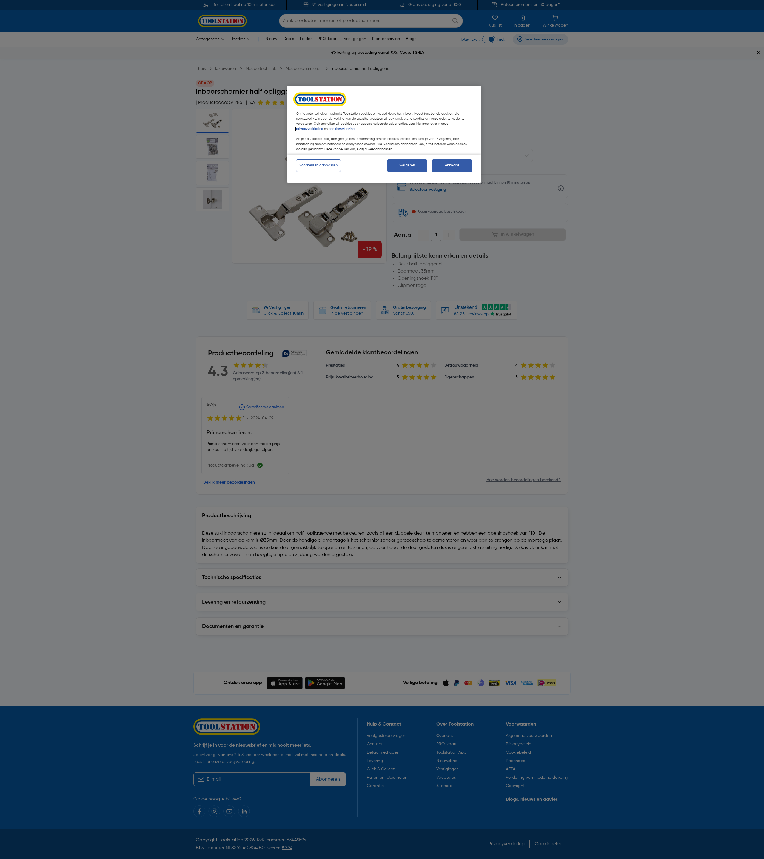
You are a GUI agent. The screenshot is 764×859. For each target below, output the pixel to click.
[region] (384, 134)
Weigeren (407, 165)
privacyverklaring (309, 129)
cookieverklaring (342, 129)
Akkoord (452, 165)
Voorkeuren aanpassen (318, 165)
